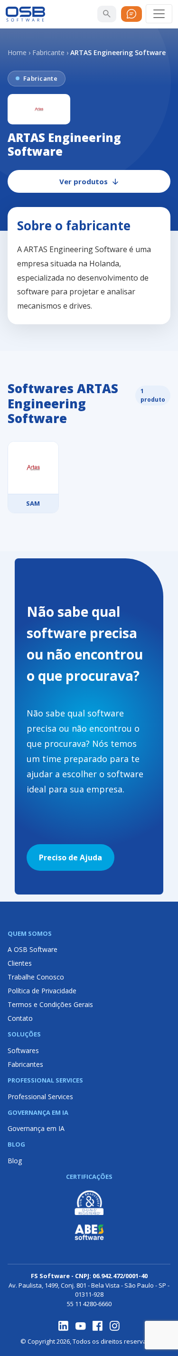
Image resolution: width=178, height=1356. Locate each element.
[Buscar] (107, 14)
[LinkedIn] (63, 1326)
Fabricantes (25, 1064)
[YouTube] (80, 1326)
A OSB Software (32, 949)
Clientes (20, 963)
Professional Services (40, 1096)
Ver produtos (83, 181)
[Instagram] (115, 1326)
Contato (20, 1018)
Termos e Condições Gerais (50, 1004)
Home (17, 52)
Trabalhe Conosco (36, 976)
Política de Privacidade (42, 990)
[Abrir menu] (159, 13)
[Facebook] (98, 1326)
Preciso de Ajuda (70, 857)
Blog (15, 1160)
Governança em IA (36, 1128)
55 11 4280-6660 (89, 1304)
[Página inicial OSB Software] (25, 14)
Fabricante (48, 52)
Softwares (23, 1050)
